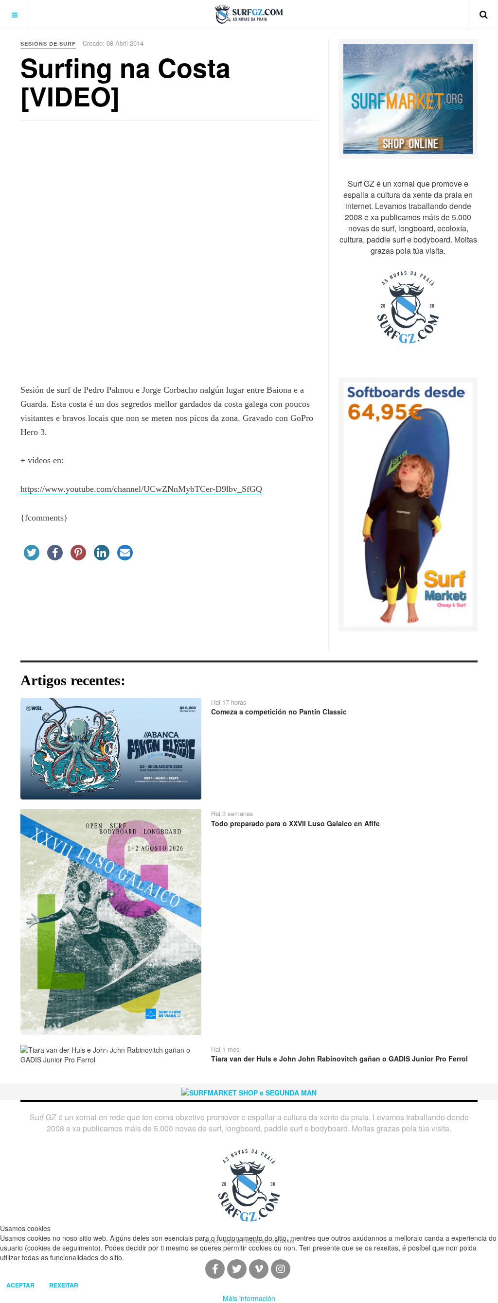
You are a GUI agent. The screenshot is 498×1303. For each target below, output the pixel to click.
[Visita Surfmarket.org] (408, 98)
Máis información (249, 1298)
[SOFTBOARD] (408, 503)
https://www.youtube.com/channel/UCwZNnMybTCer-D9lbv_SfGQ (141, 489)
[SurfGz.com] (249, 14)
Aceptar (20, 1285)
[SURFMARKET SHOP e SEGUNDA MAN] (249, 1091)
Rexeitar (63, 1285)
